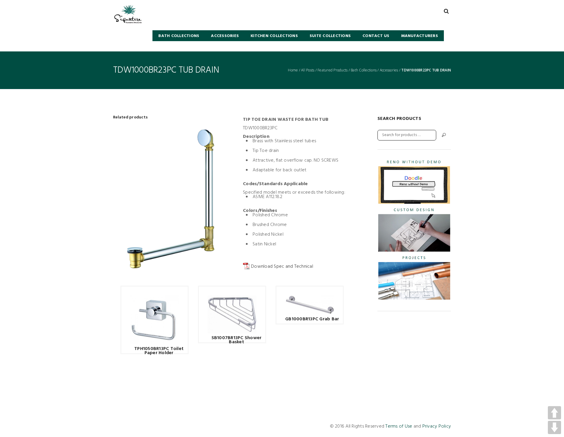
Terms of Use (398, 426)
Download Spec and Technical (282, 266)
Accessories (225, 36)
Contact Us (376, 36)
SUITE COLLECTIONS (330, 36)
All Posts (307, 70)
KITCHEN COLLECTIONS (274, 36)
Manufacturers (419, 36)
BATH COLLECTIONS (178, 36)
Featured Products (333, 70)
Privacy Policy (436, 426)
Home (293, 70)
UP (554, 412)
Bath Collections (364, 70)
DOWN (554, 427)
